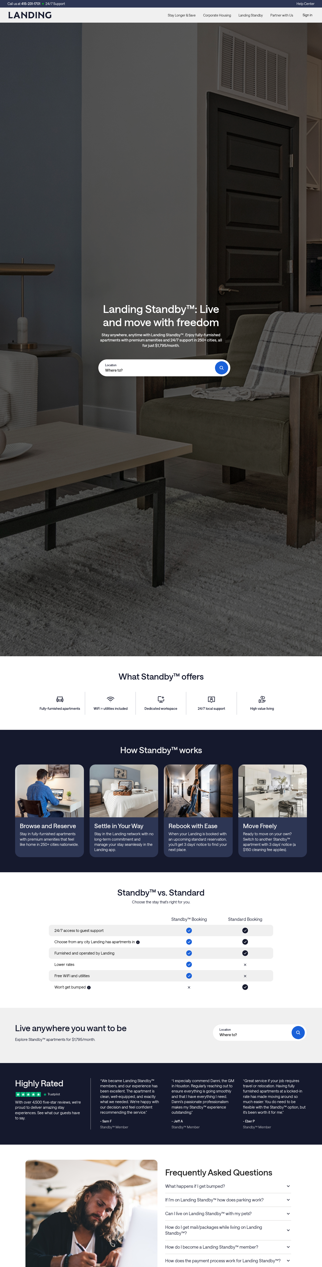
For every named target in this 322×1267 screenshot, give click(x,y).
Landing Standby (251, 15)
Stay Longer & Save (182, 15)
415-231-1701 (30, 4)
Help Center (305, 4)
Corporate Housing (217, 15)
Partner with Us (281, 15)
